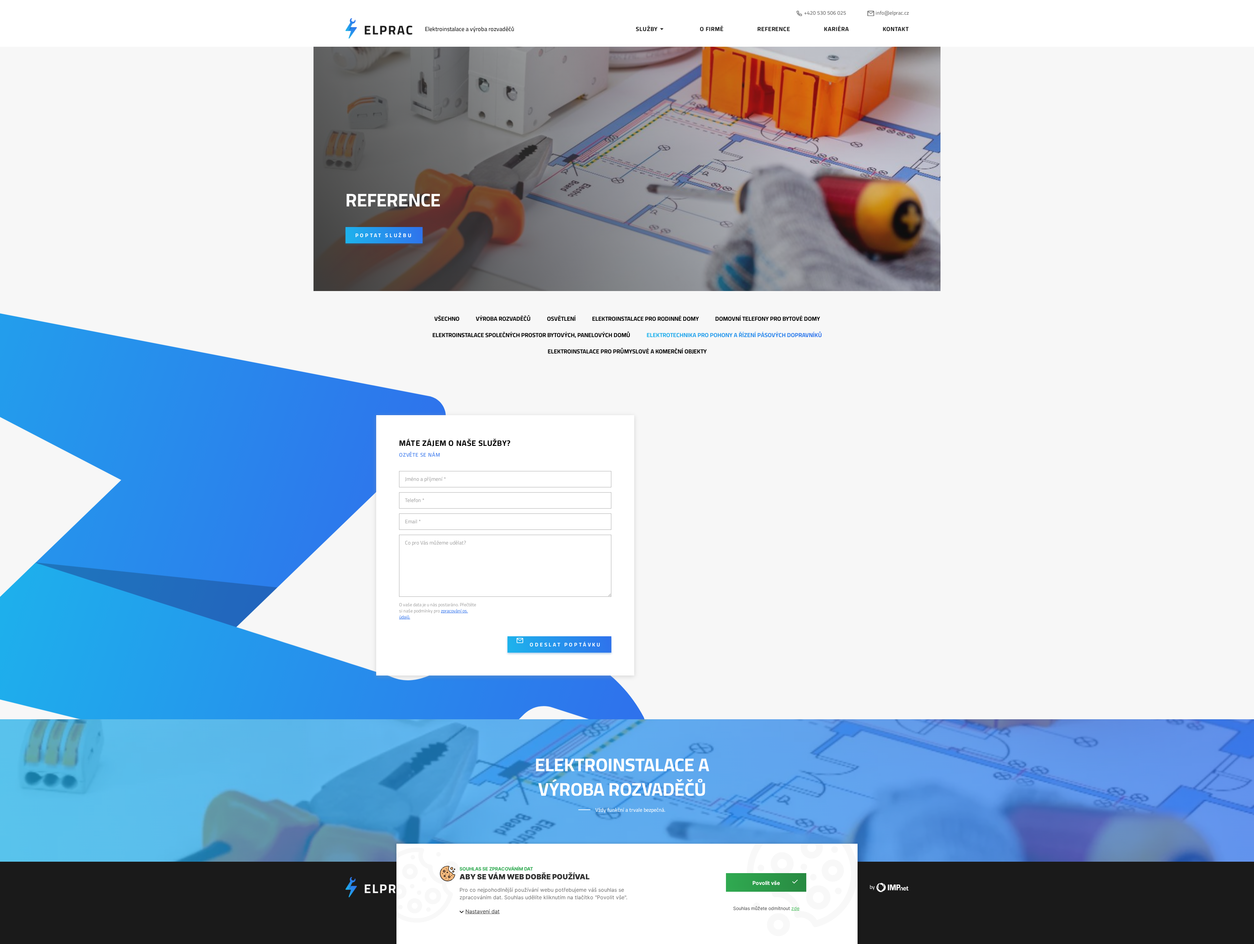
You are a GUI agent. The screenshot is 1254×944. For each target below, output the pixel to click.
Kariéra (836, 29)
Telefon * (415, 500)
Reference (773, 29)
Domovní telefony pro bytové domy (767, 318)
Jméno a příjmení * (425, 479)
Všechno (446, 318)
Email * (413, 521)
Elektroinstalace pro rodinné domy (645, 318)
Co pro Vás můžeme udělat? (435, 543)
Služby (646, 29)
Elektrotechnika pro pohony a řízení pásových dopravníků (734, 335)
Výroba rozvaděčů (503, 318)
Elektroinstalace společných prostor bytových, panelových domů (531, 335)
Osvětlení (561, 318)
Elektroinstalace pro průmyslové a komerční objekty (627, 351)
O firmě (711, 29)
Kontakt (895, 29)
